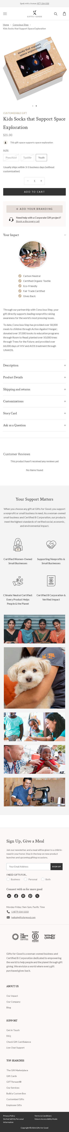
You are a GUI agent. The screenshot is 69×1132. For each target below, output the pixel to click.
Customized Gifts (15, 1099)
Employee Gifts (14, 1105)
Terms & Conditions (43, 1116)
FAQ (8, 1036)
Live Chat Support (15, 1047)
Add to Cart (34, 191)
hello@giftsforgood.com (23, 917)
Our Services (12, 1087)
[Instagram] (23, 897)
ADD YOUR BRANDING (36, 208)
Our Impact (12, 995)
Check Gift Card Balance (18, 1041)
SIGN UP (56, 866)
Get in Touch (13, 1030)
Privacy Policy (9, 1116)
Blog (8, 1007)
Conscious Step (21, 24)
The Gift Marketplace (17, 1070)
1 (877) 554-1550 (20, 911)
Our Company (13, 1001)
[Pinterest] (30, 897)
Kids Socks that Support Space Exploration (24, 28)
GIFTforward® (14, 1081)
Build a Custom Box (16, 1093)
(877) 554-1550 (43, 3)
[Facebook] (16, 897)
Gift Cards (11, 1076)
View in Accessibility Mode (45, 1119)
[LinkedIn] (9, 897)
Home (6, 24)
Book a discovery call (27, 221)
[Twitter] (37, 897)
